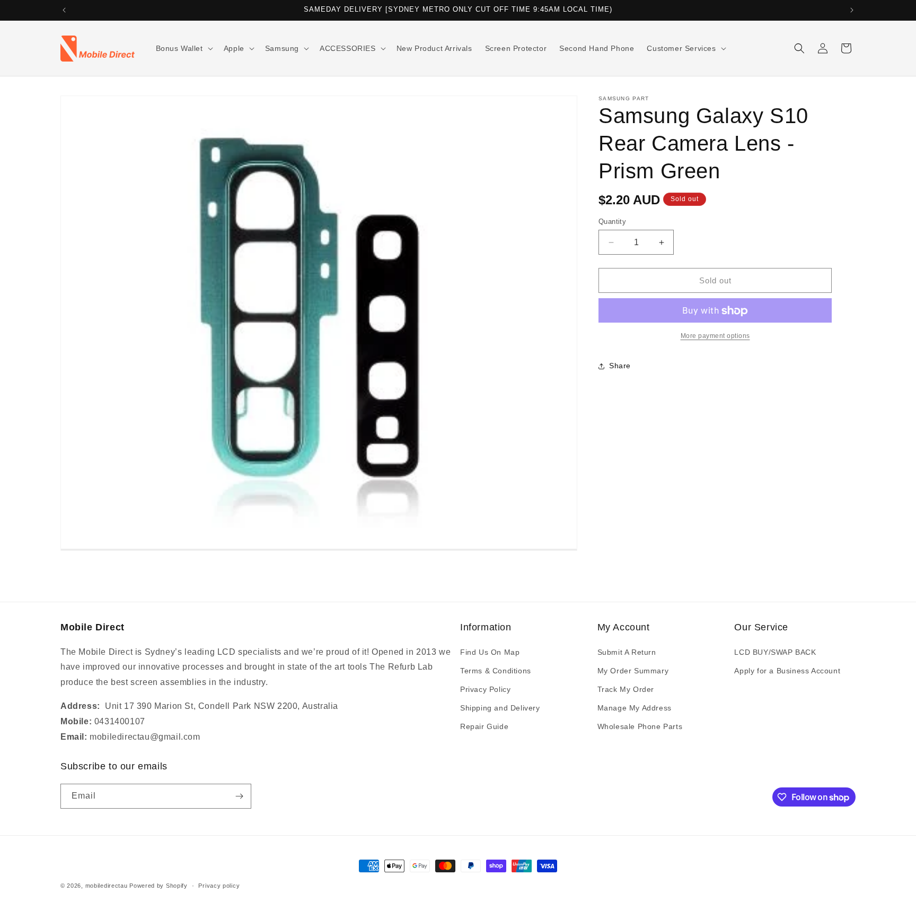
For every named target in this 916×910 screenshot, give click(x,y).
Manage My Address (634, 708)
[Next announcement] (852, 10)
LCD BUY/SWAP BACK (775, 652)
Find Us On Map (489, 652)
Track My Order (625, 689)
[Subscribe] (239, 796)
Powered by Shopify (158, 885)
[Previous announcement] (64, 10)
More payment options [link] (715, 336)
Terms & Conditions (495, 670)
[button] (183, 48)
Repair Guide (484, 726)
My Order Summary (633, 670)
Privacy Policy (485, 689)
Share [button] (620, 365)
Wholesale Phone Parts (640, 726)
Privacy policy (219, 885)
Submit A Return (626, 652)
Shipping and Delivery (500, 708)
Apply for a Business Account (787, 670)
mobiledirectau (106, 885)
